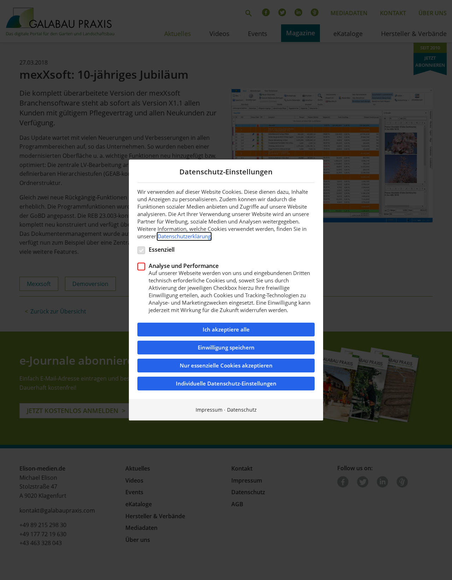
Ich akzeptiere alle (226, 329)
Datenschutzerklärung (184, 236)
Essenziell (161, 249)
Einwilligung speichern (226, 347)
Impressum (209, 409)
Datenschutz (242, 409)
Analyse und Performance (184, 265)
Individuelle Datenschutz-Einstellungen (226, 383)
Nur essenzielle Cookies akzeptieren (226, 365)
